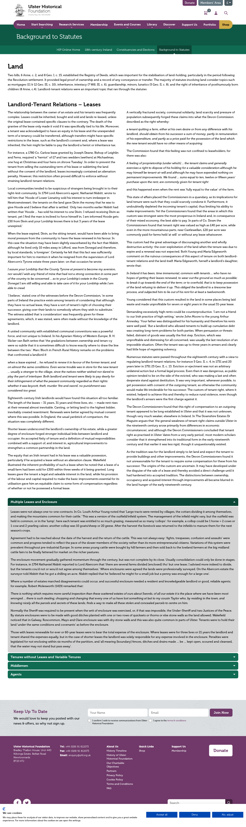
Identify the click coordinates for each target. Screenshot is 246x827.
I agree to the (169, 720)
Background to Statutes (174, 49)
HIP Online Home (68, 49)
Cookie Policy (115, 779)
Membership (179, 750)
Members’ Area (210, 3)
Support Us (179, 746)
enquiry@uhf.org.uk (80, 755)
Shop (142, 750)
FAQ (109, 788)
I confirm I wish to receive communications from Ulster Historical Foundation (119, 722)
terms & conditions (176, 720)
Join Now (221, 712)
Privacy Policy (115, 775)
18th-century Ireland (98, 49)
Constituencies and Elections (136, 49)
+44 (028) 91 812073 (77, 746)
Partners (111, 771)
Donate (190, 3)
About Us (112, 746)
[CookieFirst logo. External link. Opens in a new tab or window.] (4, 809)
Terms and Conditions (120, 784)
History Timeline (117, 750)
